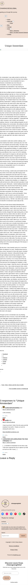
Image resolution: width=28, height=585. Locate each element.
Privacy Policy (14, 549)
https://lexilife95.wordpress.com (11, 432)
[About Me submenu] (13, 21)
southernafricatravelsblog (12, 407)
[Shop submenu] (11, 29)
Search (3, 532)
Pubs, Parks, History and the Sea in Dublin (12, 385)
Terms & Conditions (14, 546)
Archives (3, 521)
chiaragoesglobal (8, 8)
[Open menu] (1, 26)
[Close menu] (6, 16)
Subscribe (6, 578)
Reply (4, 417)
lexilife (7, 420)
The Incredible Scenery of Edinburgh (18, 388)
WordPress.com (17, 555)
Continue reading (14, 582)
